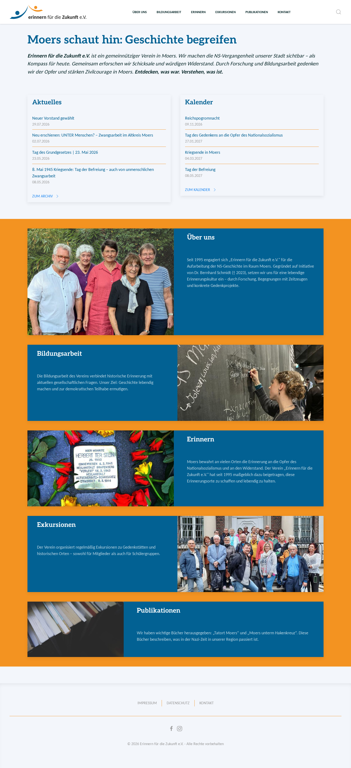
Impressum (147, 703)
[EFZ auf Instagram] (179, 728)
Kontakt (284, 12)
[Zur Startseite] (48, 12)
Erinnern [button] (198, 12)
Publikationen (256, 12)
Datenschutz (178, 703)
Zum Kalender (197, 189)
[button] (338, 12)
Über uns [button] (140, 12)
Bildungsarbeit (169, 12)
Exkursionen (225, 12)
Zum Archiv (42, 196)
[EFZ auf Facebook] (171, 728)
